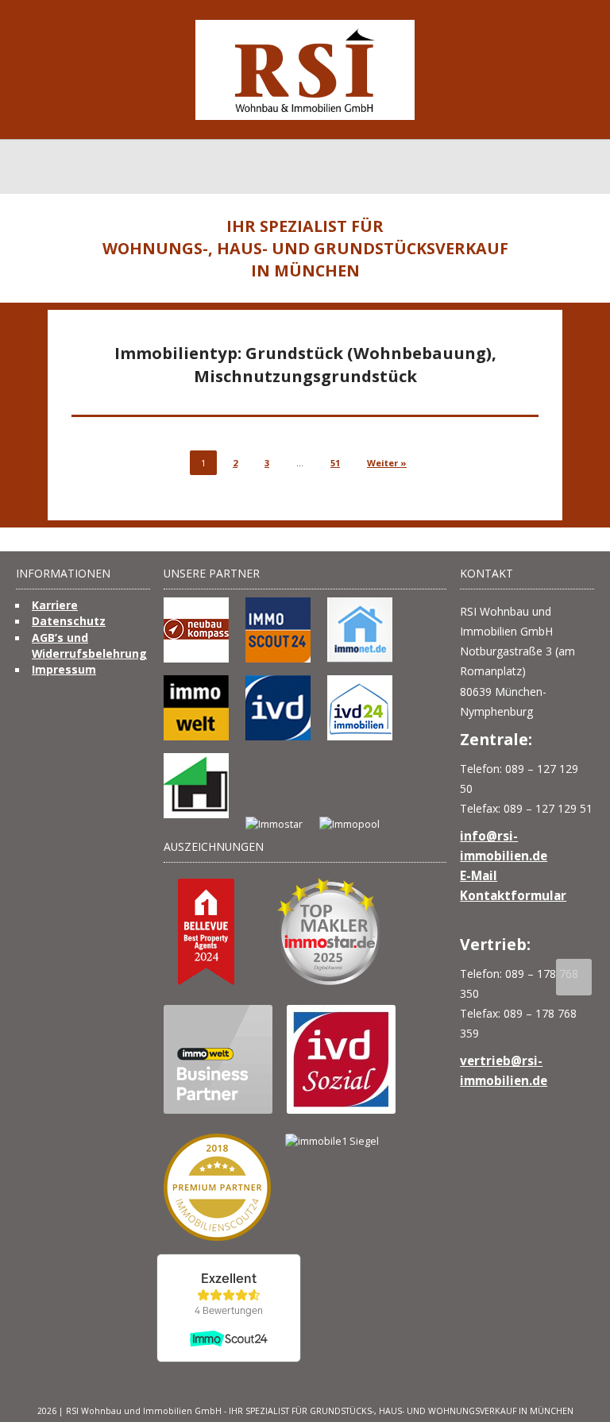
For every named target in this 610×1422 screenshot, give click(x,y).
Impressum (64, 669)
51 (335, 463)
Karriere (55, 604)
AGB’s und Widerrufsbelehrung (89, 645)
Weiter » (387, 463)
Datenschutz (69, 620)
